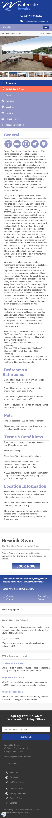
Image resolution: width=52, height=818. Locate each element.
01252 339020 (33, 16)
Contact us (14, 777)
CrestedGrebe (42, 598)
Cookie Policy (16, 798)
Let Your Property (17, 782)
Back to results (45, 33)
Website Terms (16, 788)
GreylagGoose (10, 598)
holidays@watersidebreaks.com (18, 756)
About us (14, 772)
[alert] (3, 814)
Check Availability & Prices (11, 33)
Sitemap (13, 802)
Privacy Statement (18, 793)
